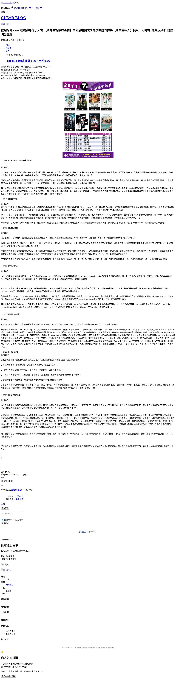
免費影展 (19, 499)
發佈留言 (5, 523)
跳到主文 (5, 24)
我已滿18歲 (6, 676)
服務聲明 (111, 648)
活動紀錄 (19, 496)
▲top (3, 504)
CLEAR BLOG (13, 17)
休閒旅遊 (20, 40)
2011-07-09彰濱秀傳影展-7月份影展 (28, 61)
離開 (13, 676)
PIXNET (70, 648)
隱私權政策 (101, 648)
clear (3, 477)
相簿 (8, 45)
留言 (19, 490)
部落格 (8, 48)
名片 (8, 51)
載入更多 (5, 508)
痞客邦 (14, 490)
